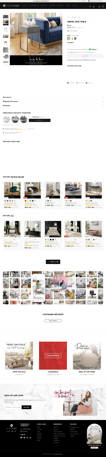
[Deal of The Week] (87, 356)
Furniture (33, 5)
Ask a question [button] (53, 320)
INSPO (68, 5)
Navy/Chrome (75, 38)
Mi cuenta (56, 442)
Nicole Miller (17, 177)
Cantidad (70, 42)
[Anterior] (6, 14)
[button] (8, 205)
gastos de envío (73, 52)
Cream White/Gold (72, 38)
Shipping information (10, 101)
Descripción (7, 97)
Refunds (72, 429)
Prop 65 (72, 436)
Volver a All (54, 262)
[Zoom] (36, 39)
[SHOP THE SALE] (19, 356)
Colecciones (74, 17)
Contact (56, 429)
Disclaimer (6, 105)
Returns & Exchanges (59, 433)
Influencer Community (59, 436)
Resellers (56, 438)
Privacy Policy (73, 431)
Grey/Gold (68, 38)
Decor (43, 5)
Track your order (58, 431)
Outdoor (52, 5)
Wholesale (56, 440)
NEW (24, 5)
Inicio (68, 17)
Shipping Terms (74, 427)
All (79, 17)
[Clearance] (53, 356)
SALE (74, 5)
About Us (56, 427)
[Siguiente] (6, 64)
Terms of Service (74, 433)
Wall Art (61, 5)
